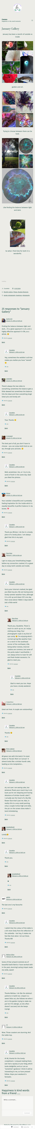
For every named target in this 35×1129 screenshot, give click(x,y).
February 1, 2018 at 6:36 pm (16, 467)
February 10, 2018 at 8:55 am (17, 988)
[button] (9, 46)
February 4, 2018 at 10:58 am (20, 876)
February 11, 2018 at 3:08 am (14, 1027)
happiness (19, 295)
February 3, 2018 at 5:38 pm (14, 829)
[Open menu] (32, 20)
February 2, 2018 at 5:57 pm (22, 678)
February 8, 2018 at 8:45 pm (17, 923)
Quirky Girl (9, 319)
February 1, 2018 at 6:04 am (14, 555)
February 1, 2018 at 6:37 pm (16, 527)
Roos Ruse (9, 553)
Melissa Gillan (10, 954)
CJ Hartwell (9, 436)
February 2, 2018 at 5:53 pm (17, 727)
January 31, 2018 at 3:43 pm (14, 438)
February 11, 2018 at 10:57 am (17, 1053)
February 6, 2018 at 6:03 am (14, 899)
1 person (10, 338)
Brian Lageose (10, 749)
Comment (27, 1113)
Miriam (8, 493)
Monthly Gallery (8, 292)
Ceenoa (4, 19)
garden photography (9, 295)
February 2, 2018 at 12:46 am (20, 620)
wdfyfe (8, 897)
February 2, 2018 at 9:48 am (14, 751)
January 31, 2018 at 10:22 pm (14, 495)
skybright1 (9, 379)
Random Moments (23, 292)
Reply (3, 342)
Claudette (12, 350)
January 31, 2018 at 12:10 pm (14, 381)
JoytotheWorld (10, 827)
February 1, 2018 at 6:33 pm (16, 352)
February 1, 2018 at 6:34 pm (16, 415)
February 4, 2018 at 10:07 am (17, 852)
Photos (15, 292)
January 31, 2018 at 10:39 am (14, 321)
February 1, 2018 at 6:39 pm (16, 584)
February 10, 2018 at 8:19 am (14, 956)
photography (26, 295)
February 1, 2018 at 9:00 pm (14, 704)
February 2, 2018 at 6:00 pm (17, 782)
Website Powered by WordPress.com (17, 1125)
